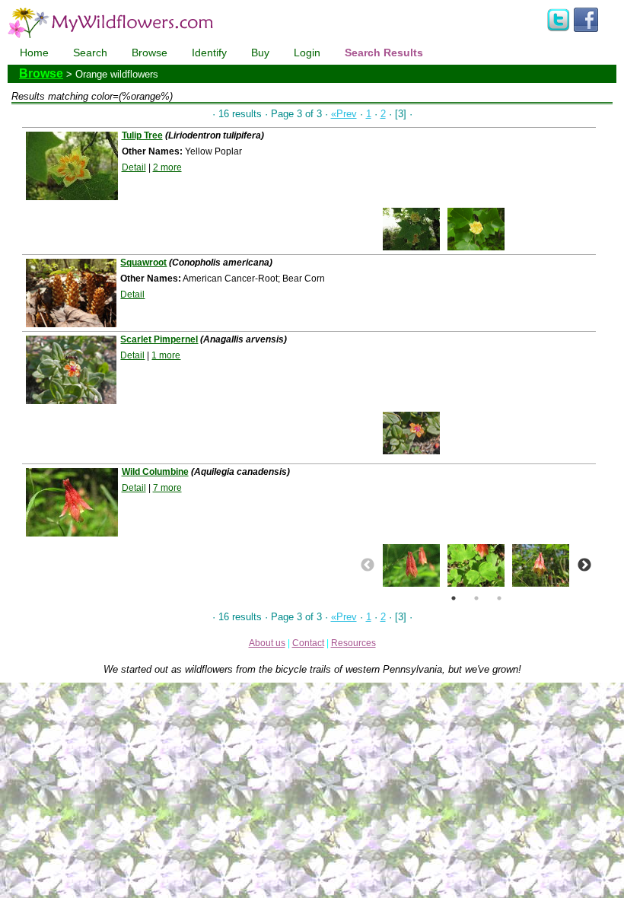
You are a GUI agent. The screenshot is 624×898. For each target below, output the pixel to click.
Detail (134, 167)
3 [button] (499, 598)
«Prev (344, 113)
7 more (167, 487)
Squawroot (143, 262)
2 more (167, 167)
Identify (209, 52)
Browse (149, 52)
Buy (260, 52)
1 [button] (453, 598)
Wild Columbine (155, 472)
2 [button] (476, 598)
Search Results (384, 52)
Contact (308, 643)
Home (34, 52)
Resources (353, 643)
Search (90, 52)
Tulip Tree (142, 135)
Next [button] (584, 565)
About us (267, 643)
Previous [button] (367, 565)
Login (307, 52)
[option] (411, 229)
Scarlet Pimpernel (159, 339)
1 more (165, 355)
